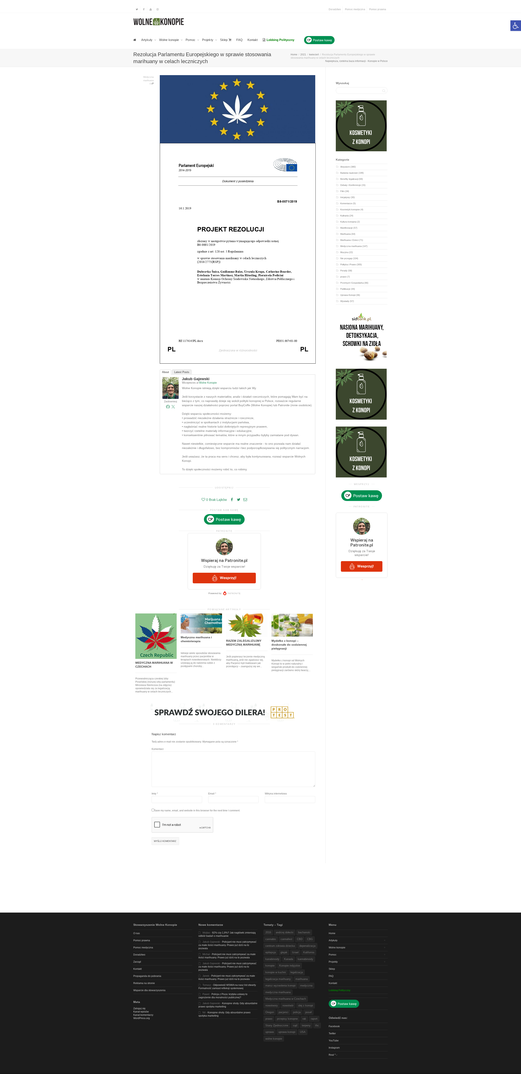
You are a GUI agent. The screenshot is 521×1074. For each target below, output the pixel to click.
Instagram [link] (334, 1047)
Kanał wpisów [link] (141, 1011)
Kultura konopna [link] (348, 222)
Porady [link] (343, 270)
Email (211, 793)
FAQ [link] (239, 40)
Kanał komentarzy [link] (143, 1015)
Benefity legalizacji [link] (349, 179)
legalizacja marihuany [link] (278, 979)
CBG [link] (310, 939)
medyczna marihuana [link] (278, 992)
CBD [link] (299, 939)
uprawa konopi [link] (286, 1031)
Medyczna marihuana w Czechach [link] (285, 998)
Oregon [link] (269, 1012)
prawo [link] (343, 276)
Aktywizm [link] (345, 167)
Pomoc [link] (191, 40)
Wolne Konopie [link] (208, 382)
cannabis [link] (270, 939)
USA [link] (302, 1031)
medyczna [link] (306, 985)
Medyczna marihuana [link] (351, 246)
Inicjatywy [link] (345, 197)
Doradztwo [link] (335, 9)
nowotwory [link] (271, 1005)
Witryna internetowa (276, 793)
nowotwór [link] (287, 1005)
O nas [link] (136, 933)
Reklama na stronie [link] (144, 983)
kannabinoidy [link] (305, 959)
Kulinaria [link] (344, 215)
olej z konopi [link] (305, 1005)
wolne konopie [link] (273, 1038)
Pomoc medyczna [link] (355, 9)
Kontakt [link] (252, 40)
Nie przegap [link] (346, 258)
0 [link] (150, 83)
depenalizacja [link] (307, 945)
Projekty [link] (208, 40)
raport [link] (314, 1018)
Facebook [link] (334, 1026)
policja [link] (297, 1012)
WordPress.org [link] (141, 1018)
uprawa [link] (269, 1031)
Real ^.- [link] (333, 1054)
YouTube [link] (334, 1040)
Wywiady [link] (344, 301)
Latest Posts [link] (181, 372)
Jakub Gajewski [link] (195, 379)
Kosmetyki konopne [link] (350, 209)
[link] (515, 25)
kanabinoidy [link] (272, 959)
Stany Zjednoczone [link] (276, 1025)
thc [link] (317, 1025)
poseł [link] (308, 1012)
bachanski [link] (304, 932)
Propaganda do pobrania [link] (147, 976)
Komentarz (158, 749)
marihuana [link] (302, 979)
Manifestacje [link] (346, 228)
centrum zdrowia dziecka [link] (280, 945)
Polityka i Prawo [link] (348, 264)
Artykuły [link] (147, 40)
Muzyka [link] (344, 252)
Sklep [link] (224, 40)
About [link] (165, 372)
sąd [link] (295, 1025)
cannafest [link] (286, 939)
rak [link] (304, 1018)
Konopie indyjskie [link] (289, 965)
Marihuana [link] (345, 234)
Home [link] (332, 933)
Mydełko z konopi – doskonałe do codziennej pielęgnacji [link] (289, 644)
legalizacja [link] (296, 972)
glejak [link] (283, 952)
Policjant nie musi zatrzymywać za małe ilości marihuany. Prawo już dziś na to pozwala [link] (227, 945)
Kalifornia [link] (308, 952)
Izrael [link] (295, 952)
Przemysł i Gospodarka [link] (352, 283)
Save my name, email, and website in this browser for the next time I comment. (197, 810)
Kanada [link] (288, 959)
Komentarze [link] (346, 203)
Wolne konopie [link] (169, 40)
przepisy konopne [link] (287, 1018)
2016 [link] (268, 932)
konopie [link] (270, 965)
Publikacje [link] (345, 289)
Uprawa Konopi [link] (347, 295)
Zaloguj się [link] (139, 1008)
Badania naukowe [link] (349, 173)
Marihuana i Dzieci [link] (349, 240)
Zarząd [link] (137, 961)
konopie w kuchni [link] (275, 972)
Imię (154, 793)
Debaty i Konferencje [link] (350, 185)
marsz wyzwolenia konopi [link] (280, 985)
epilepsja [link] (270, 952)
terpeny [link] (306, 1025)
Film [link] (342, 191)
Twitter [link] (332, 1033)
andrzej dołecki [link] (284, 932)
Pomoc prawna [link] (377, 9)
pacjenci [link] (283, 1012)
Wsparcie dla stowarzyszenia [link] (149, 990)
